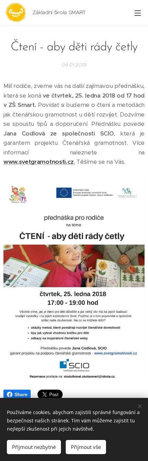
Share (20, 394)
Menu (138, 13)
